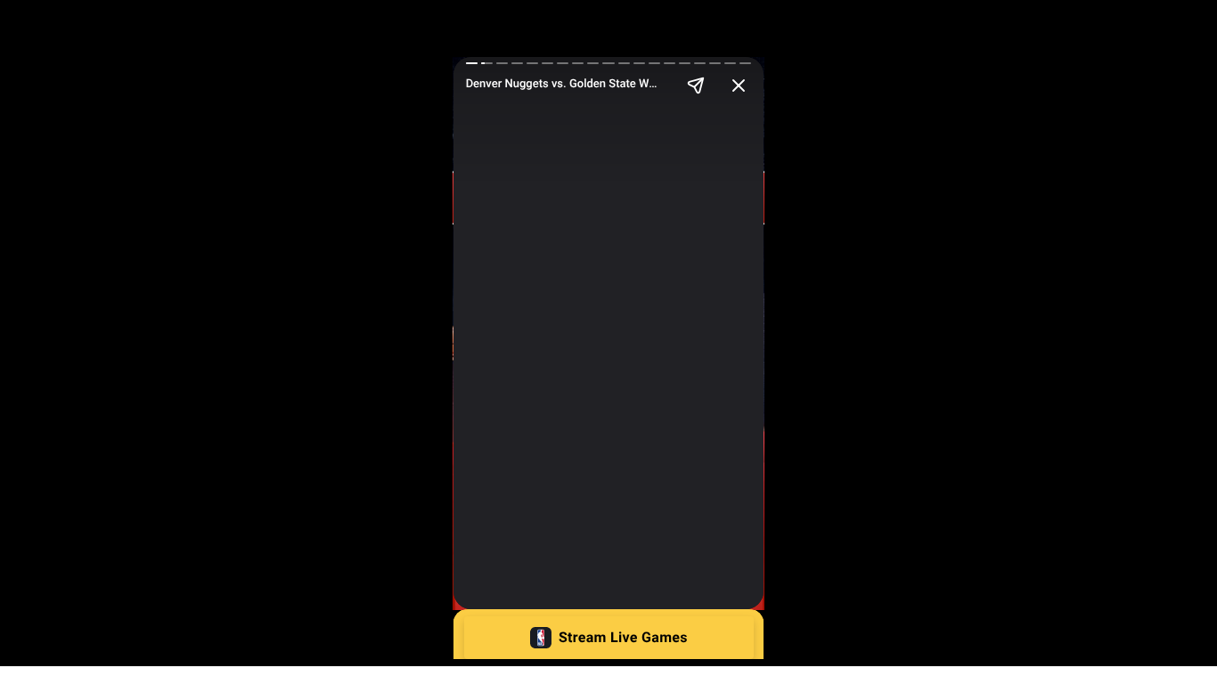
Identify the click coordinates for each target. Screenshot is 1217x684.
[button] (608, 637)
